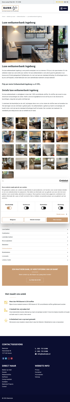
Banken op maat (11, 16)
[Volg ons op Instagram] (9, 358)
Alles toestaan (57, 219)
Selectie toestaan (35, 219)
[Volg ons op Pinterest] (11, 358)
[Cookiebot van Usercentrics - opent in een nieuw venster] (60, 181)
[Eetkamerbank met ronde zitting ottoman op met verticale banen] (48, 150)
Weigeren (13, 219)
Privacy (37, 370)
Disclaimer (38, 372)
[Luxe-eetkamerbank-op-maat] (62, 163)
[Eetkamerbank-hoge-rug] (8, 177)
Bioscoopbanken (7, 241)
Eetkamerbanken (21, 16)
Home (3, 16)
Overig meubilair (7, 379)
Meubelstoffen (6, 374)
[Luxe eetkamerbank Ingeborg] (21, 163)
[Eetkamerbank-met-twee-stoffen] (62, 136)
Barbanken (5, 244)
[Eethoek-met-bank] (8, 123)
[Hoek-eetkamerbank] (35, 163)
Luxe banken (6, 229)
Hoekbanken (5, 233)
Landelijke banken (7, 237)
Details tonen (61, 214)
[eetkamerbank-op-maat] (21, 150)
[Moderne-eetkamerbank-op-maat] (8, 163)
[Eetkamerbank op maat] (35, 150)
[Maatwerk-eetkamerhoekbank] (35, 123)
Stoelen (4, 372)
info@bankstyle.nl (44, 354)
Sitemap (37, 377)
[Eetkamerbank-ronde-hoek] (8, 150)
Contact (4, 386)
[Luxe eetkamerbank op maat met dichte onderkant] (48, 136)
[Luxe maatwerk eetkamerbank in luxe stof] (62, 123)
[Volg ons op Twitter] (6, 358)
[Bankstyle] (10, 8)
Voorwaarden (39, 374)
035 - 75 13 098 (42, 348)
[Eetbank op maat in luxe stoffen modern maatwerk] (21, 123)
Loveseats (5, 256)
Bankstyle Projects (7, 384)
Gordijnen (5, 382)
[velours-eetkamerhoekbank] (62, 150)
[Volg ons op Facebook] (3, 358)
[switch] (26, 208)
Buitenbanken (6, 252)
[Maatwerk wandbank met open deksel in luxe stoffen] (8, 136)
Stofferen (5, 377)
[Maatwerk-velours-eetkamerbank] (48, 123)
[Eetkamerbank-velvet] (21, 136)
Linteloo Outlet (6, 260)
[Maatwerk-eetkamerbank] (35, 136)
